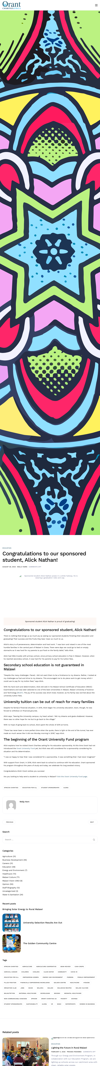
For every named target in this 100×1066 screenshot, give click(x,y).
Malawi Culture (9, 877)
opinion (34, 999)
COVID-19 (74, 972)
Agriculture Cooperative (46, 966)
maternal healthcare (27, 993)
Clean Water (49, 972)
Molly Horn (22, 567)
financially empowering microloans (35, 982)
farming (70, 977)
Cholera (36, 972)
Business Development (12, 860)
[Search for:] (50, 840)
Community (62, 972)
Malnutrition (9, 993)
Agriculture (7, 856)
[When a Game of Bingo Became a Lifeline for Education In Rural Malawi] (25, 1055)
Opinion (5, 884)
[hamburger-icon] (96, 5)
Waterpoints (70, 1004)
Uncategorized (8, 891)
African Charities (11, 787)
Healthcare (7, 874)
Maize (30, 988)
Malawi (50, 988)
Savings (74, 999)
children (25, 972)
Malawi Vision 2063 (11, 881)
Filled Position (10, 982)
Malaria (40, 988)
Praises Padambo (74, 1052)
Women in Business (87, 1004)
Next (92, 822)
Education (6, 548)
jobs (22, 988)
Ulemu (65, 787)
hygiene (86, 982)
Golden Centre (60, 982)
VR (52, 1004)
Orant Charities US (48, 999)
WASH (59, 1004)
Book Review (66, 966)
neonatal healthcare (72, 993)
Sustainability (32, 1004)
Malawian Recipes (64, 988)
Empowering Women (31, 977)
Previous (9, 822)
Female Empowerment (86, 977)
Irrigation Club (10, 988)
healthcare (74, 982)
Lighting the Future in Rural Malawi (69, 1048)
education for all (29, 787)
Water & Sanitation (10, 895)
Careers (5, 863)
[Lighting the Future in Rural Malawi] (74, 1038)
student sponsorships (50, 787)
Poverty (64, 999)
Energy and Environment (13, 870)
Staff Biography (9, 888)
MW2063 (57, 993)
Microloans (45, 993)
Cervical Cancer (10, 972)
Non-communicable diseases (15, 999)
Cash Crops (79, 966)
